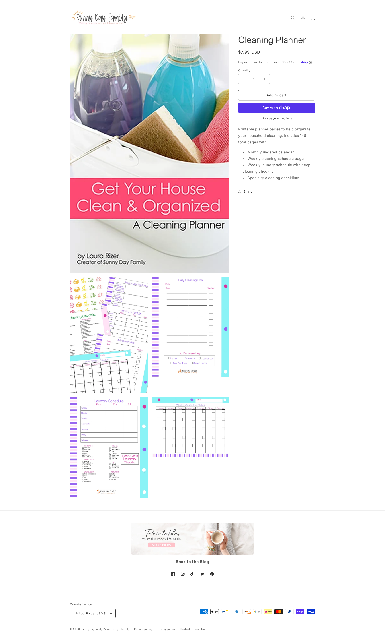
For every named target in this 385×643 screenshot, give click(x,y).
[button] (293, 18)
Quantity (244, 70)
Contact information (193, 629)
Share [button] (247, 191)
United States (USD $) (91, 613)
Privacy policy (166, 629)
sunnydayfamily (92, 629)
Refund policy (143, 629)
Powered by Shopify (116, 629)
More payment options (276, 118)
